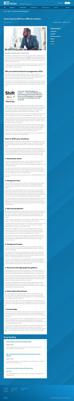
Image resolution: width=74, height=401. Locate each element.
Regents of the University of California (63, 397)
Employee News (55, 28)
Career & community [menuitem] (45, 7)
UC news (52, 41)
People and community (56, 36)
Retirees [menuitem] (67, 7)
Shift (29, 57)
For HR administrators (24, 388)
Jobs (12, 391)
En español (53, 33)
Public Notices (60, 3)
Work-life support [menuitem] (34, 7)
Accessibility (6, 388)
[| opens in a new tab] (63, 22)
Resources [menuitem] (55, 7)
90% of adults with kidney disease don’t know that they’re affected (23, 355)
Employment (53, 31)
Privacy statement (14, 388)
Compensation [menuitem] (11, 7)
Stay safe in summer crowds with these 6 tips (19, 368)
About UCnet (6, 391)
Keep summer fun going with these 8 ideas (18, 341)
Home (5, 11)
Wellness (9, 11)
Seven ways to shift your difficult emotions (20, 11)
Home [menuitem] (5, 7)
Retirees (52, 38)
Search (66, 3)
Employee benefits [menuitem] (22, 7)
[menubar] (37, 7)
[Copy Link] (69, 22)
